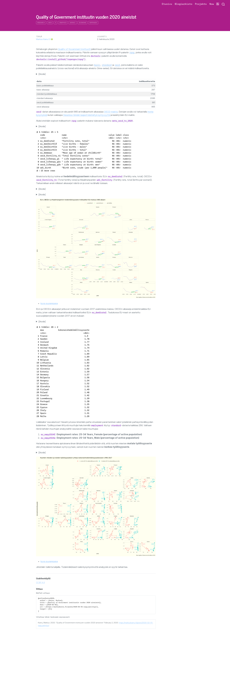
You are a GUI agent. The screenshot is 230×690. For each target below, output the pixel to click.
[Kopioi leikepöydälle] (154, 596)
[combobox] (223, 4)
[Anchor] (52, 578)
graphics (62, 23)
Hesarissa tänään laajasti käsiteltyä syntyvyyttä (86, 115)
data (50, 23)
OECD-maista (111, 111)
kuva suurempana (49, 303)
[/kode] (42, 74)
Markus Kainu (42, 39)
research (41, 23)
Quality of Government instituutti (74, 49)
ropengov (93, 23)
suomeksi (82, 23)
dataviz (72, 23)
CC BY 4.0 (40, 582)
